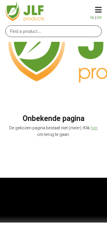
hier (94, 128)
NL (92, 17)
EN (99, 17)
